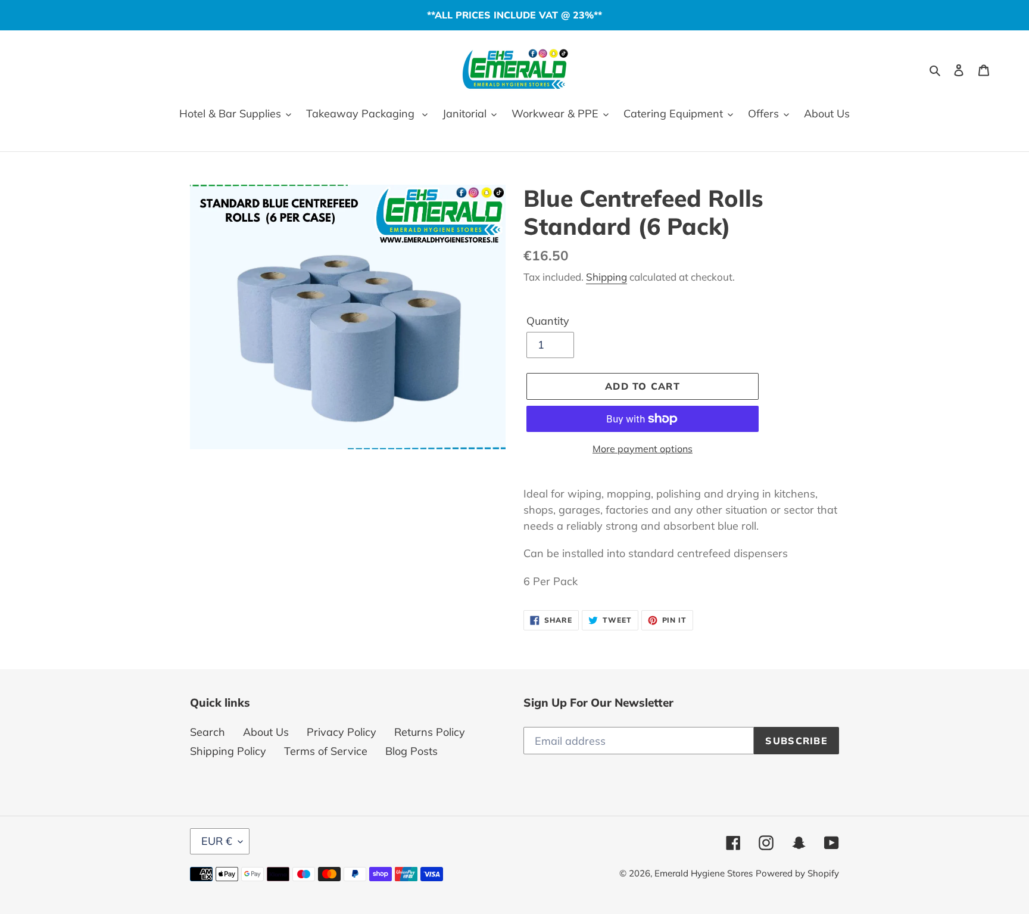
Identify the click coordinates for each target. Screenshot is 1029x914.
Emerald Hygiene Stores (703, 873)
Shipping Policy (228, 751)
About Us (266, 732)
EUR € (216, 841)
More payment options (643, 449)
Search (207, 732)
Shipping (606, 277)
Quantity (547, 321)
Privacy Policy (341, 732)
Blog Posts (411, 751)
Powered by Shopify (797, 873)
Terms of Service (325, 751)
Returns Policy (429, 732)
